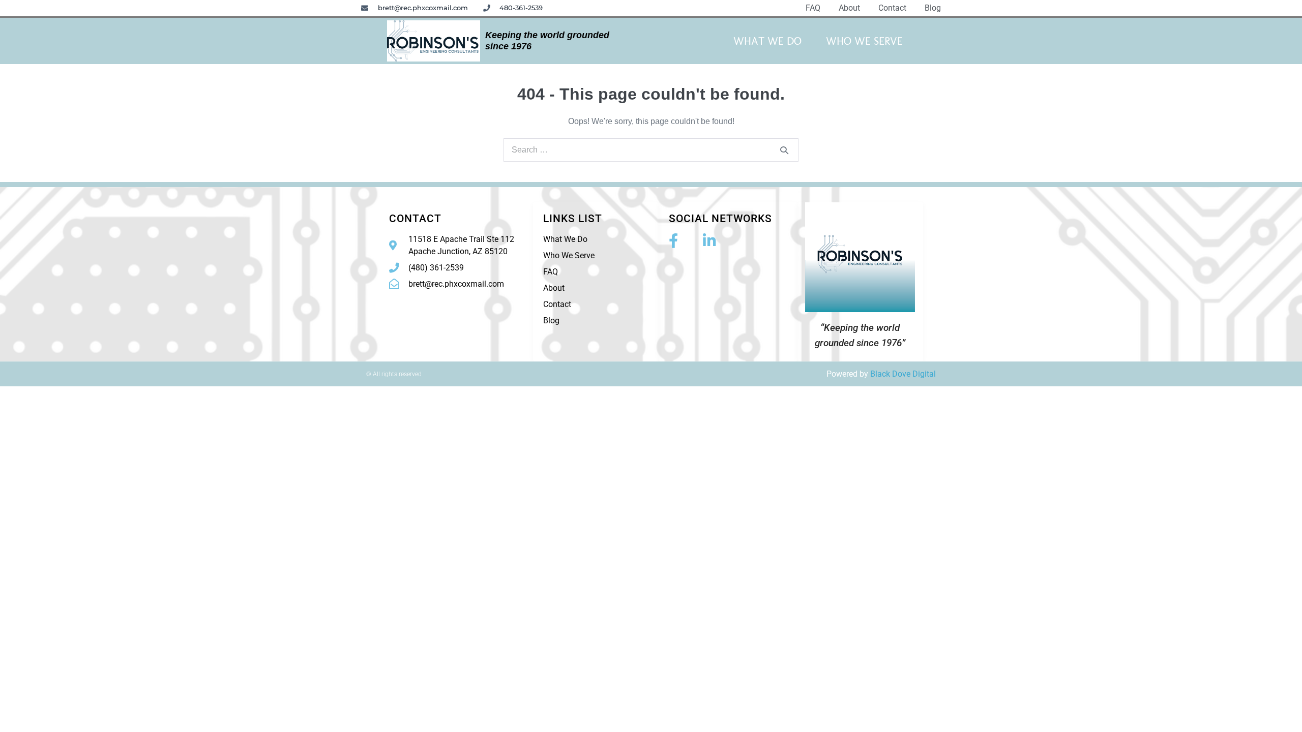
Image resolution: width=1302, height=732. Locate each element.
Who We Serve (864, 41)
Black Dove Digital (903, 374)
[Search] (784, 150)
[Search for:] (651, 149)
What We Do (767, 41)
